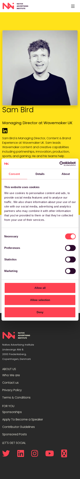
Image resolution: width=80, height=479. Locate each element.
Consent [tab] (14, 173)
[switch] (70, 248)
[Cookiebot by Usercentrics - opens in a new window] (59, 163)
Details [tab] (40, 173)
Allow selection (40, 299)
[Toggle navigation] (73, 6)
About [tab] (66, 173)
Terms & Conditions (16, 397)
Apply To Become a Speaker (22, 419)
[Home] (15, 6)
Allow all (40, 287)
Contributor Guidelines (18, 427)
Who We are (11, 375)
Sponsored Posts (14, 434)
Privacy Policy (12, 390)
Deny (40, 312)
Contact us (10, 382)
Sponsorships (12, 412)
